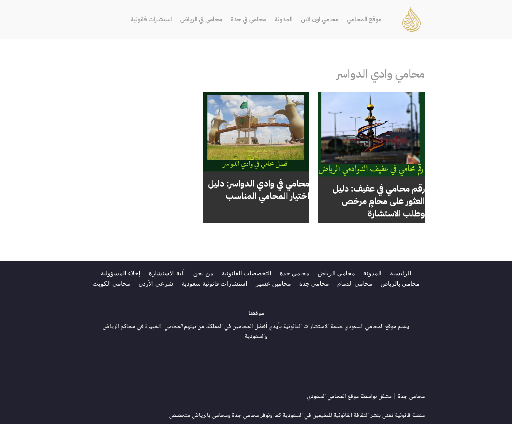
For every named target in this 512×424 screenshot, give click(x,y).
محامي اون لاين (320, 19)
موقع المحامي (364, 19)
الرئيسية (400, 273)
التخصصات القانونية (246, 273)
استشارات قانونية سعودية (214, 283)
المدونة (283, 19)
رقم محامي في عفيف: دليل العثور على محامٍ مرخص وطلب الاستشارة (378, 201)
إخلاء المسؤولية (120, 273)
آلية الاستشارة (167, 273)
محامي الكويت (111, 283)
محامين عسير (273, 283)
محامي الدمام (354, 283)
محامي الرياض (336, 273)
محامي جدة (294, 273)
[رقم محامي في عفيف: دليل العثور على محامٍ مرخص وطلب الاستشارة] (371, 134)
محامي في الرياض (201, 19)
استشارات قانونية (151, 19)
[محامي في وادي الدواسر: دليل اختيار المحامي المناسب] (256, 132)
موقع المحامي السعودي (333, 396)
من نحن (203, 273)
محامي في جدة (248, 19)
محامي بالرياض (400, 283)
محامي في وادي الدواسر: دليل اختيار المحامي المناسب (258, 190)
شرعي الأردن (155, 283)
